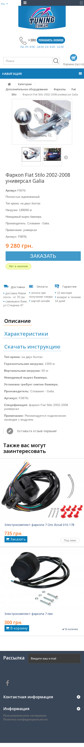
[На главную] (9, 84)
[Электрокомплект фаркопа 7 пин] (42, 578)
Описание (17, 320)
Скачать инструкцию (32, 346)
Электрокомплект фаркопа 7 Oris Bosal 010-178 (39, 525)
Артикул (11, 190)
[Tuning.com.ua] (42, 17)
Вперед (66, 157)
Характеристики (26, 333)
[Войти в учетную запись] (80, 3)
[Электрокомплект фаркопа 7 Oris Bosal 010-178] (42, 489)
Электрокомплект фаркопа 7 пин (28, 614)
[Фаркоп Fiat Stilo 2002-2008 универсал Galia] (31, 154)
